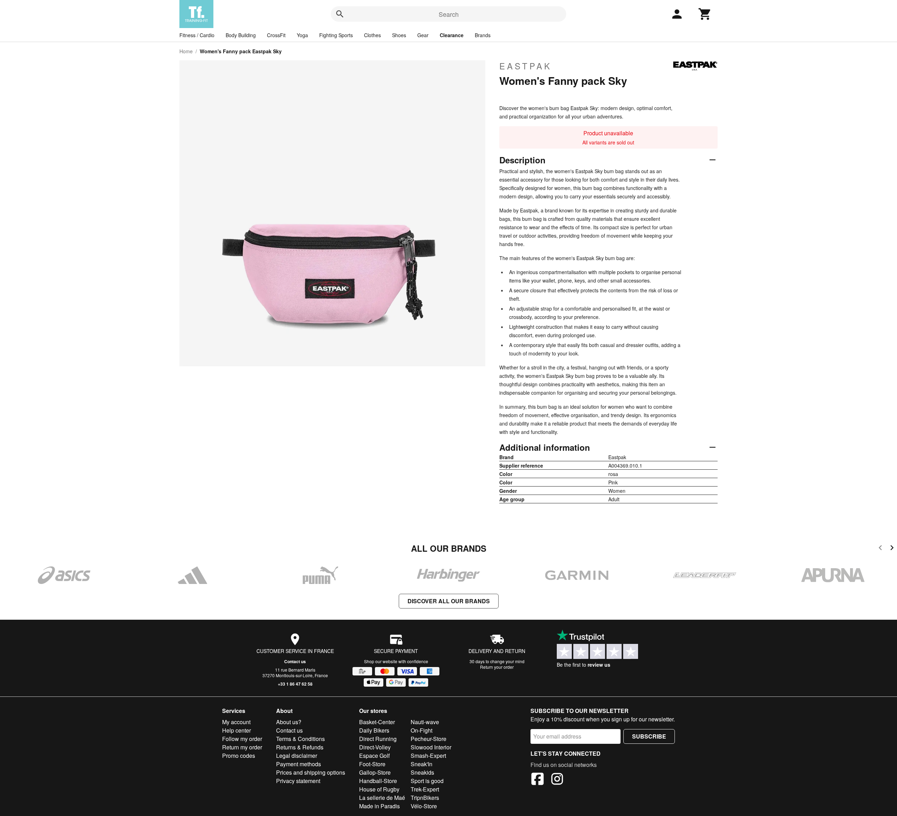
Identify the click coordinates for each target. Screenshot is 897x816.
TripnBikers (425, 798)
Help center (236, 730)
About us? (288, 722)
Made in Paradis (379, 806)
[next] (892, 549)
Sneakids (422, 772)
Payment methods (298, 764)
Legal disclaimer (296, 756)
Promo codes (238, 756)
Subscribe (649, 736)
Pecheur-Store (428, 739)
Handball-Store (378, 781)
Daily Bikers (374, 730)
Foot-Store (372, 764)
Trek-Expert (425, 789)
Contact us (295, 661)
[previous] (880, 549)
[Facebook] (537, 780)
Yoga (302, 35)
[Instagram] (557, 780)
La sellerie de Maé (382, 798)
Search (449, 14)
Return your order (497, 667)
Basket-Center (377, 722)
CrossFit (276, 35)
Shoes (399, 35)
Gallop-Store (375, 772)
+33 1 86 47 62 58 (295, 684)
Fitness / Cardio (196, 35)
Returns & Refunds (299, 747)
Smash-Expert (428, 756)
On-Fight (421, 730)
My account (236, 722)
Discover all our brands (449, 601)
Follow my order (242, 739)
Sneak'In (421, 764)
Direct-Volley (375, 747)
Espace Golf (374, 756)
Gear (423, 35)
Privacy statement (298, 781)
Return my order (242, 747)
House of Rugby (379, 789)
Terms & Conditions (300, 739)
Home (186, 51)
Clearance (452, 35)
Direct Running (378, 739)
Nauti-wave (425, 722)
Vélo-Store (424, 806)
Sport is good (427, 781)
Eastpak (525, 66)
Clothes (372, 35)
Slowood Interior (431, 747)
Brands (483, 35)
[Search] (340, 14)
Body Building (241, 35)
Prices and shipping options (310, 772)
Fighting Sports (336, 35)
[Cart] (705, 14)
